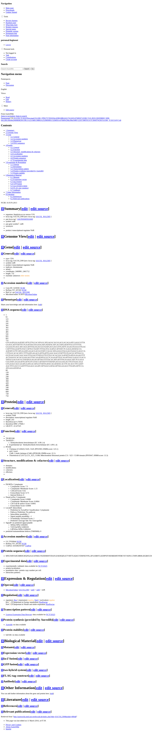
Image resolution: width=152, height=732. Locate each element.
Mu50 (73, 120)
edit (25, 208)
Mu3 (69, 120)
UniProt (28, 546)
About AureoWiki (12, 727)
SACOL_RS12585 (43, 217)
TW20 (98, 120)
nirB (38, 590)
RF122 (77, 120)
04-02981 (56, 118)
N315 (16, 118)
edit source (39, 208)
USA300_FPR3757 (41, 118)
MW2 (65, 120)
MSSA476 (59, 120)
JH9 (9, 120)
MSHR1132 (50, 120)
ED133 (95, 118)
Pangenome (5, 118)
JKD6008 (14, 120)
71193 (83, 118)
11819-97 (73, 118)
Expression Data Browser (19, 615)
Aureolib (9, 625)
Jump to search (21, 116)
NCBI (22, 288)
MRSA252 (41, 120)
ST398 (82, 120)
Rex (16, 600)
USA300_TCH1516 (108, 120)
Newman (30, 118)
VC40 (118, 120)
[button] (2, 16)
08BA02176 (65, 118)
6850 (79, 118)
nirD (32, 590)
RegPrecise (43, 602)
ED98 (100, 118)
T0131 (87, 120)
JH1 (6, 120)
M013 (35, 120)
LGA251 (29, 120)
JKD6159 (22, 120)
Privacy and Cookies (13, 725)
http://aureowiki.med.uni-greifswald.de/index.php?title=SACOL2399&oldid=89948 (45, 717)
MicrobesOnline (31, 294)
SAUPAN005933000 (25, 219)
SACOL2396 (24, 590)
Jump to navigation (8, 116)
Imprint (8, 729)
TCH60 (93, 120)
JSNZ (51, 118)
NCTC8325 (22, 118)
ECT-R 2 (88, 118)
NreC (37, 600)
